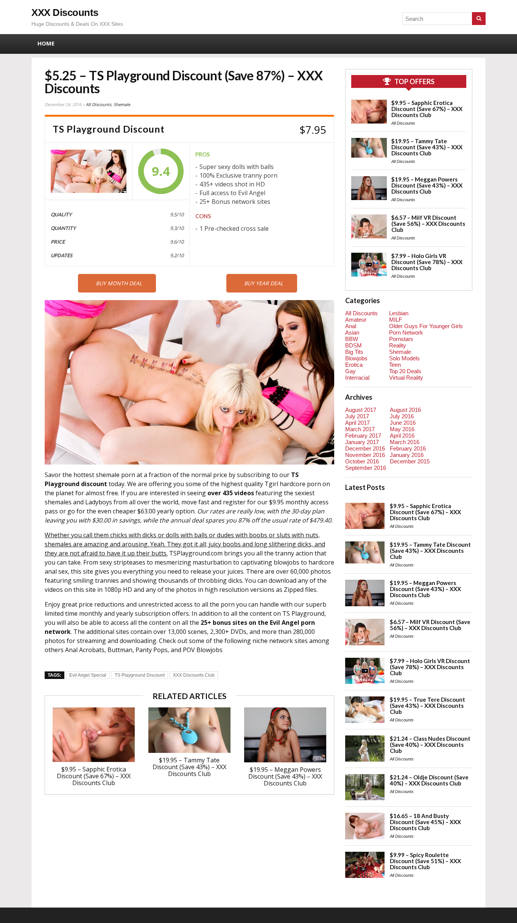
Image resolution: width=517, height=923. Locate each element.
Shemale (122, 104)
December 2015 (410, 461)
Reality (397, 345)
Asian (352, 332)
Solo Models (404, 358)
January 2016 (407, 455)
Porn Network (406, 332)
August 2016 (405, 410)
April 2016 (402, 435)
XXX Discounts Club (194, 675)
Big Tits (354, 352)
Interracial (357, 377)
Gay (350, 371)
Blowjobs (356, 358)
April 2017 (357, 422)
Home (46, 43)
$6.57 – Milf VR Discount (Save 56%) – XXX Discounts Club (428, 223)
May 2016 (402, 429)
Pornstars (401, 339)
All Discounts (98, 104)
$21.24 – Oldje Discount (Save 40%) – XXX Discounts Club (429, 780)
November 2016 (365, 455)
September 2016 (365, 468)
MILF (395, 319)
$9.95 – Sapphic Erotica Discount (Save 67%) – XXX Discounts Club (94, 776)
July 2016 (402, 416)
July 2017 (357, 416)
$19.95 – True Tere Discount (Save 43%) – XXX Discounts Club (427, 705)
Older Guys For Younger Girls (426, 326)
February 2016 (408, 448)
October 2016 (362, 461)
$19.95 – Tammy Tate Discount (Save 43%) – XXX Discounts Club (189, 767)
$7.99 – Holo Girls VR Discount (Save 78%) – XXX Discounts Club (426, 261)
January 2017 (362, 442)
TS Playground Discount (140, 675)
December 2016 (365, 448)
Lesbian (398, 313)
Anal (350, 326)
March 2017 (360, 429)
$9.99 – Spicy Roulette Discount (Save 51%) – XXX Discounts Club (425, 860)
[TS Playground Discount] (88, 171)
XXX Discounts (64, 12)
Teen (395, 364)
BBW (351, 339)
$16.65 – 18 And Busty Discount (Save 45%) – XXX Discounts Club (425, 821)
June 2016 (403, 422)
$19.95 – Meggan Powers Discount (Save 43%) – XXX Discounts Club (285, 776)
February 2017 (363, 435)
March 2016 (404, 442)
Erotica (354, 364)
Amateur (355, 319)
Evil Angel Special (87, 675)
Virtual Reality (406, 377)
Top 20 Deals (405, 371)
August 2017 (360, 410)
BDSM (353, 345)
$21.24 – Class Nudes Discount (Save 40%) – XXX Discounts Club (430, 744)
